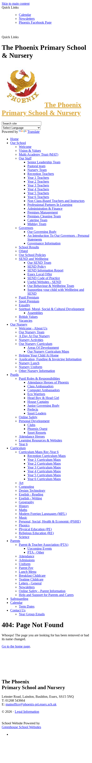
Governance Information (44, 243)
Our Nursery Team (31, 332)
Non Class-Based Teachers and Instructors (56, 201)
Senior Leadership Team (43, 162)
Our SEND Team (39, 262)
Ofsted (23, 251)
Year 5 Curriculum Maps (44, 475)
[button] (20, 37)
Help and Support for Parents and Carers (46, 595)
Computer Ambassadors (43, 390)
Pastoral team (36, 166)
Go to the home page (16, 646)
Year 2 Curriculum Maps (44, 463)
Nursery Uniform (30, 367)
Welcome (25, 147)
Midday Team (36, 224)
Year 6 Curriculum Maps (44, 479)
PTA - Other (35, 552)
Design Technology (32, 490)
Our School (18, 143)
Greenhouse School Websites (21, 727)
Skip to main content (16, 3)
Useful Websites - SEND (44, 282)
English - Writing (30, 498)
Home (14, 139)
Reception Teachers (40, 174)
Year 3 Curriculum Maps (44, 467)
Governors (26, 228)
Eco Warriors (36, 394)
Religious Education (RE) (36, 533)
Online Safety (28, 417)
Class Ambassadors (40, 386)
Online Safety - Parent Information (42, 591)
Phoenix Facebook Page (35, 22)
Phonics (24, 525)
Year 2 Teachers (38, 181)
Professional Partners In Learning (49, 204)
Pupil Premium (29, 297)
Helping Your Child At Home (39, 355)
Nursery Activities (31, 340)
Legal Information (27, 711)
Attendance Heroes (32, 436)
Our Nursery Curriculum (35, 344)
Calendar (25, 15)
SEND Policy (36, 266)
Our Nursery (18, 324)
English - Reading (31, 494)
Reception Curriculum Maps (46, 456)
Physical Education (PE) (35, 529)
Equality (24, 305)
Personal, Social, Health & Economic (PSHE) (50, 521)
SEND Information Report (45, 270)
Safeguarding (19, 599)
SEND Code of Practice (43, 278)
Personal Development (34, 421)
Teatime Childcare (31, 579)
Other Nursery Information (37, 371)
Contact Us (17, 610)
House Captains (38, 401)
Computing (26, 486)
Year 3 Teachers (38, 185)
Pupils (14, 374)
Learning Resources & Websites (40, 440)
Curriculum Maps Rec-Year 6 (39, 452)
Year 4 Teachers (38, 189)
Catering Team (37, 220)
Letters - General (30, 583)
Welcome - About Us (33, 328)
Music (23, 517)
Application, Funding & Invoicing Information (50, 359)
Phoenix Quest (37, 429)
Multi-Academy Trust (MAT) (38, 154)
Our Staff (25, 158)
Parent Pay (26, 568)
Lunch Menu (27, 571)
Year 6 (23, 444)
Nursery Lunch (29, 363)
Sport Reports (36, 432)
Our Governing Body (41, 232)
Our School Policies (32, 255)
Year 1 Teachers (38, 177)
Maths (23, 510)
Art (21, 483)
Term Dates (26, 606)
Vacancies (25, 320)
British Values (28, 317)
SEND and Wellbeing (33, 259)
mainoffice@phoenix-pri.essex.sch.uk (31, 704)
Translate (33, 131)
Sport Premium (29, 301)
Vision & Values (30, 150)
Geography (26, 502)
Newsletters (27, 18)
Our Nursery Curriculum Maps (48, 351)
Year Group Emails (32, 614)
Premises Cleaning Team (44, 216)
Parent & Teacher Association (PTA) (43, 544)
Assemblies (35, 313)
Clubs (31, 425)
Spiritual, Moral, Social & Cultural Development (51, 309)
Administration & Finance (44, 208)
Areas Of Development (43, 347)
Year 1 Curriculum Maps (44, 459)
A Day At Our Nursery (34, 336)
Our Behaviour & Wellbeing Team (50, 286)
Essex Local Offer (39, 274)
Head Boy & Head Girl (43, 398)
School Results (29, 247)
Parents (15, 541)
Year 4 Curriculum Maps (44, 471)
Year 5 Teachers (38, 193)
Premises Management (42, 212)
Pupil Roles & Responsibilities (39, 378)
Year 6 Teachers (38, 197)
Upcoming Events (39, 548)
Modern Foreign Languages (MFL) (43, 514)
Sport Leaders (36, 413)
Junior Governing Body (43, 405)
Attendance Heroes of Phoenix (48, 382)
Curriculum (18, 448)
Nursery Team (37, 170)
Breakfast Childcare (32, 575)
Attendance (26, 556)
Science (24, 537)
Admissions (27, 560)
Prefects (32, 409)
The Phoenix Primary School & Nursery (41, 109)
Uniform (24, 564)
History (24, 506)
